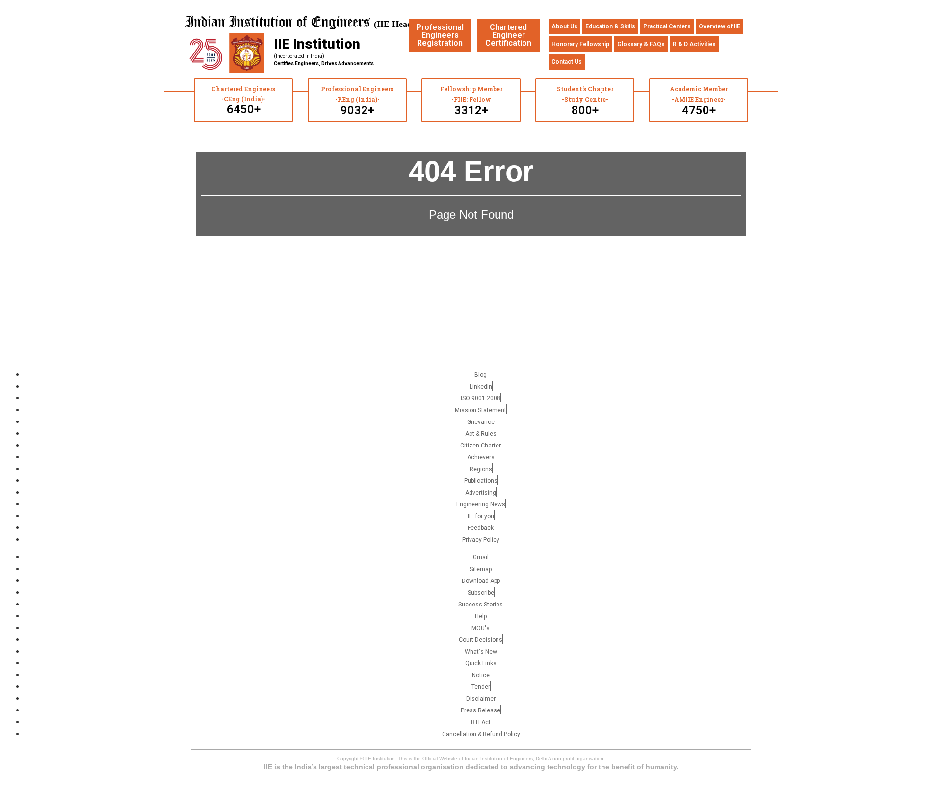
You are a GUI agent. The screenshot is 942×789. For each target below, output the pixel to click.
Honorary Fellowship (580, 44)
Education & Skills (610, 26)
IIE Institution (317, 44)
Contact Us (566, 61)
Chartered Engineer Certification (508, 35)
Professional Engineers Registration (440, 35)
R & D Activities (694, 44)
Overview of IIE (719, 26)
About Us (564, 26)
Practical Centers (667, 26)
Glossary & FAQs (641, 44)
